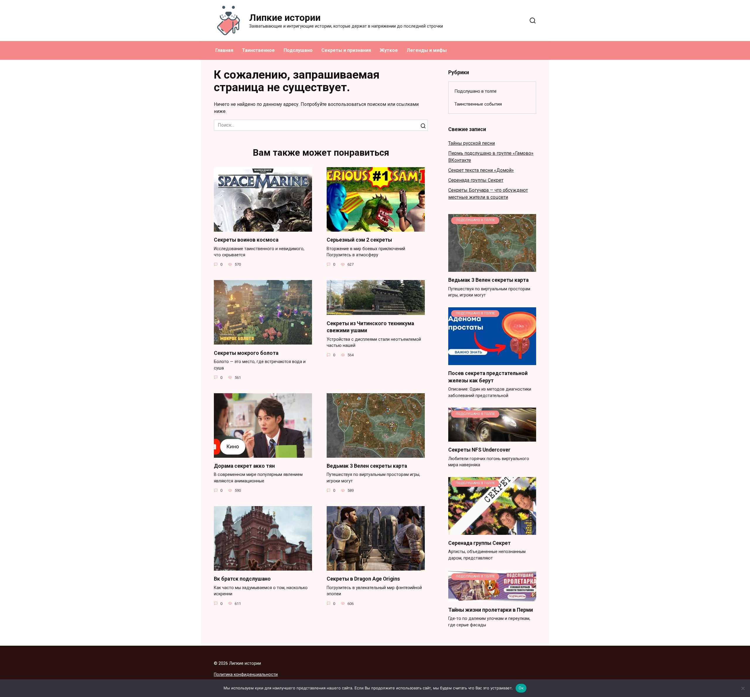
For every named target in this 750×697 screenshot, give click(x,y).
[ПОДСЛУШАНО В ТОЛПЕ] (492, 268)
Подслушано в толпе (475, 91)
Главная (224, 50)
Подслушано (298, 50)
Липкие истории (285, 17)
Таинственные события (478, 104)
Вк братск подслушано (242, 579)
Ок (521, 688)
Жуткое (389, 50)
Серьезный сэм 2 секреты (359, 240)
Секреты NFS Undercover (479, 450)
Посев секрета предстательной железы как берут (488, 377)
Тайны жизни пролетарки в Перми (490, 610)
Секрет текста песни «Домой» (481, 170)
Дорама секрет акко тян (244, 466)
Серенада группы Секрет (475, 180)
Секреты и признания (346, 50)
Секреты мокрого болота (246, 353)
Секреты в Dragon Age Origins (363, 579)
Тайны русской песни (471, 143)
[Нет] (743, 688)
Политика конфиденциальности (246, 674)
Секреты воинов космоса (246, 240)
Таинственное (258, 50)
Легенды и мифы (427, 50)
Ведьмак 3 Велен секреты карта (367, 466)
